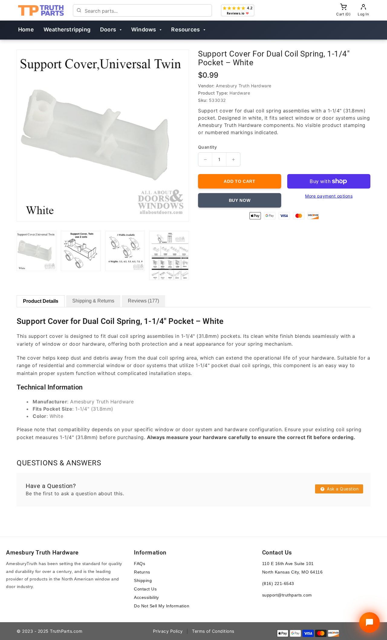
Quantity (207, 147)
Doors (108, 29)
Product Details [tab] (40, 301)
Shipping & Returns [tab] (93, 300)
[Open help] (369, 622)
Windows (143, 29)
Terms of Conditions (213, 631)
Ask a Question (342, 488)
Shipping (143, 580)
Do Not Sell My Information (161, 605)
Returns (142, 572)
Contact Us (145, 589)
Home (26, 29)
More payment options (329, 196)
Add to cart (239, 181)
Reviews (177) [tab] (143, 300)
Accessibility (146, 597)
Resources (185, 29)
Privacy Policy (168, 631)
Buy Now (240, 200)
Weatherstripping (67, 29)
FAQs (139, 563)
